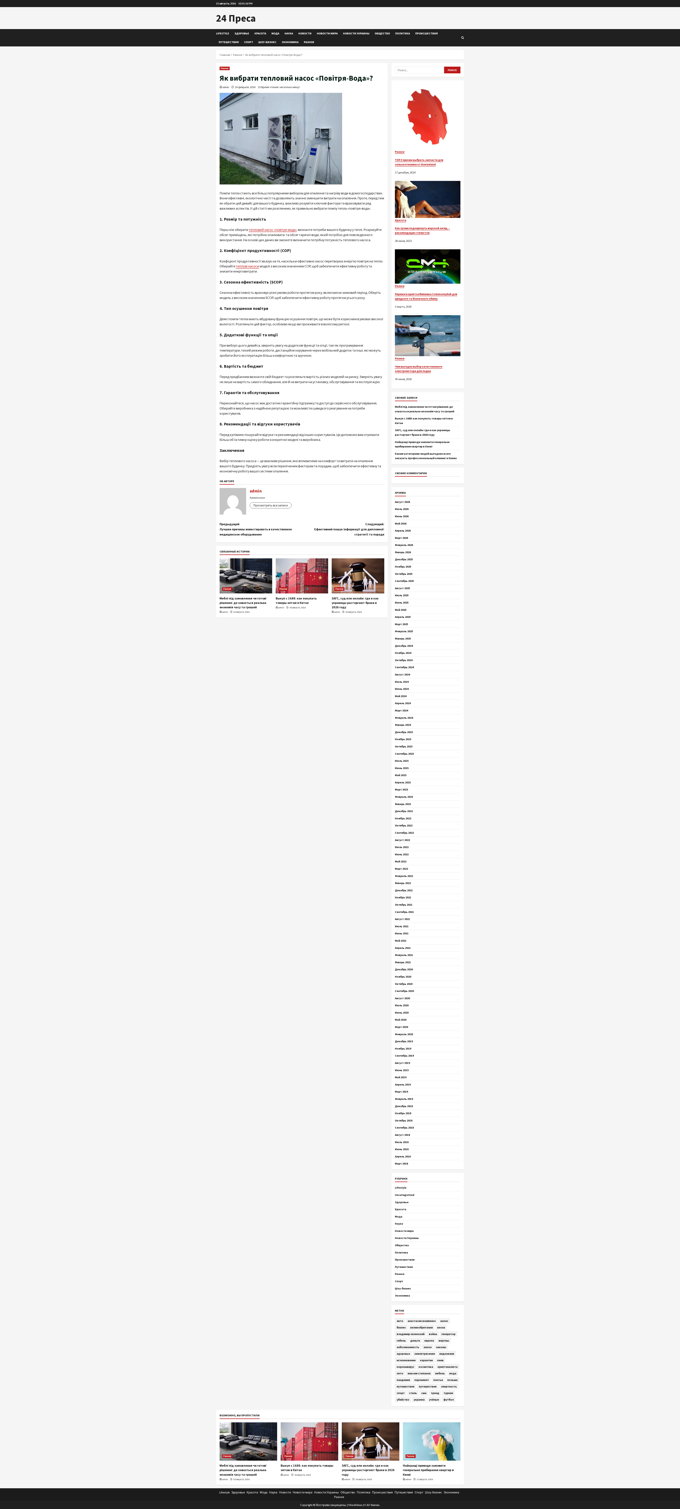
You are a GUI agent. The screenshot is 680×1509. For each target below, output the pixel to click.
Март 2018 (401, 1163)
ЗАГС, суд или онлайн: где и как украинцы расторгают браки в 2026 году (355, 602)
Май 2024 (400, 696)
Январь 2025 (403, 638)
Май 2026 (400, 523)
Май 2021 (400, 940)
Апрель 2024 (403, 703)
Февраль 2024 (404, 717)
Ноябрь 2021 (403, 897)
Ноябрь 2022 (403, 818)
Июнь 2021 (402, 933)
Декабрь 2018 (404, 1106)
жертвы (443, 1340)
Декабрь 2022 (404, 811)
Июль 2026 (402, 509)
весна (441, 1327)
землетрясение (424, 1353)
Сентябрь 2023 (404, 753)
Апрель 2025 (403, 617)
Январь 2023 (403, 804)
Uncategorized (404, 1195)
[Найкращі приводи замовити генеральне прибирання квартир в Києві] (431, 1441)
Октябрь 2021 (403, 904)
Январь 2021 (403, 962)
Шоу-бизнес (267, 42)
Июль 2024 (402, 681)
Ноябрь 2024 (403, 653)
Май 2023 (400, 775)
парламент (421, 1380)
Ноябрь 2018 (403, 1113)
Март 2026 (401, 538)
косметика (426, 1366)
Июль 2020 (402, 1005)
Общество (382, 33)
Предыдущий (256, 529)
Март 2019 (401, 1091)
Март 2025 (401, 624)
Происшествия (426, 33)
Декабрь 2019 (404, 1041)
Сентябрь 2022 (404, 832)
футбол (448, 1399)
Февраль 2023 (404, 796)
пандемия (403, 1380)
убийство (403, 1399)
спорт (401, 1393)
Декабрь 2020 (404, 969)
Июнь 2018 (402, 1149)
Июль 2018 (402, 1142)
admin (226, 87)
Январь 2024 (403, 725)
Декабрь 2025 (404, 559)
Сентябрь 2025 (404, 581)
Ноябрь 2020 (403, 976)
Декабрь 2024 (404, 645)
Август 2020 (402, 998)
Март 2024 (401, 710)
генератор (448, 1334)
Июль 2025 (402, 595)
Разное (309, 42)
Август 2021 (402, 919)
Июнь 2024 (402, 689)
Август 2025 (402, 588)
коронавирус (405, 1366)
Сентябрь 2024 (404, 667)
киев (440, 1360)
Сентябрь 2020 (404, 991)
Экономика (290, 42)
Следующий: (349, 529)
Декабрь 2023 (404, 732)
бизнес (401, 1327)
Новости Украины (356, 33)
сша (423, 1393)
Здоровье (241, 33)
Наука (289, 33)
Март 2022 (401, 868)
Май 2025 (400, 610)
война (433, 1334)
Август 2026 (402, 502)
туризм (448, 1393)
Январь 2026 (403, 552)
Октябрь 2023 (403, 746)
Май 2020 (400, 1019)
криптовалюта (448, 1366)
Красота (260, 33)
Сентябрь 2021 (404, 912)
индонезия (446, 1353)
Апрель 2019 (403, 1084)
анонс (444, 1321)
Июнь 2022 (402, 854)
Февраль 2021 (404, 955)
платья (438, 1380)
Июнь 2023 (402, 768)
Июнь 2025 (402, 602)
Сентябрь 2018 (404, 1127)
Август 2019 (402, 1063)
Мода (275, 33)
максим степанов (419, 1373)
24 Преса (236, 18)
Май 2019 (400, 1077)
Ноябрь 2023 (403, 739)
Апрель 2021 (403, 948)
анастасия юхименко (422, 1321)
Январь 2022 (403, 883)
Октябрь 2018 (403, 1120)
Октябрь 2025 (403, 574)
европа (429, 1340)
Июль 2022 (402, 847)
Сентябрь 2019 (404, 1055)
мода (452, 1373)
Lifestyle (222, 33)
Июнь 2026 (402, 516)
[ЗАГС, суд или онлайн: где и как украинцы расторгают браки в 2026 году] (358, 575)
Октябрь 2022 (403, 825)
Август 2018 (402, 1135)
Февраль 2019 (404, 1099)
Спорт (248, 42)
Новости (304, 33)
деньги (415, 1340)
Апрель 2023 (403, 782)
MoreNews (355, 1505)
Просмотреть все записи (270, 505)
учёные (434, 1399)
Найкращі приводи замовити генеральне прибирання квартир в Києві (428, 1469)
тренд (435, 1393)
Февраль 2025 (404, 631)
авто (400, 1321)
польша (452, 1380)
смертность (449, 1386)
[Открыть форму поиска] (462, 37)
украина (419, 1399)
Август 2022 (402, 840)
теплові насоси (247, 266)
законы (441, 1347)
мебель (440, 1373)
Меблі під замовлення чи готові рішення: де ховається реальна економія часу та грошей (243, 602)
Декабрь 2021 (404, 890)
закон (428, 1347)
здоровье (403, 1353)
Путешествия (229, 42)
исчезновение (406, 1360)
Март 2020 (401, 1027)
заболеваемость (408, 1347)
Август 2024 (402, 674)
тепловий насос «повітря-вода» (273, 230)
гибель (401, 1340)
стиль (413, 1393)
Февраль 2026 (404, 545)
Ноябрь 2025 (403, 566)
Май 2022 (400, 861)
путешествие (405, 1386)
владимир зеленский (410, 1334)
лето (400, 1373)
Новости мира (327, 33)
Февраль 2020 (404, 1034)
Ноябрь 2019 (403, 1048)
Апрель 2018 (403, 1156)
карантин (426, 1360)
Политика (402, 33)
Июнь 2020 (402, 1012)
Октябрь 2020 (403, 984)
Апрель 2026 (403, 530)
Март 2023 (401, 789)
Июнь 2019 (402, 1070)
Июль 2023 (402, 760)
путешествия (428, 1386)
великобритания (421, 1327)
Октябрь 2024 (403, 660)
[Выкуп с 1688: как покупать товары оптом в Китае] (302, 575)
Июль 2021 (402, 926)
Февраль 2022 (404, 876)
